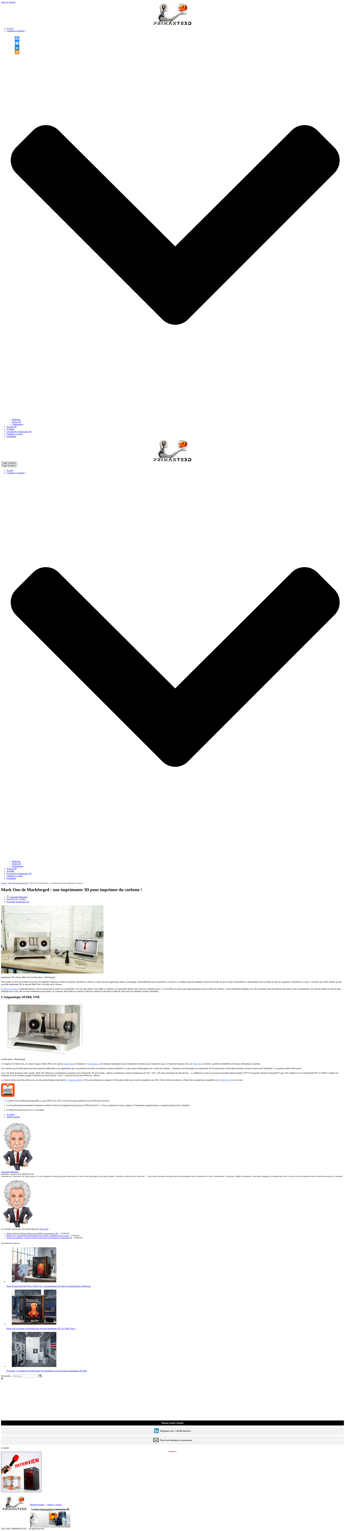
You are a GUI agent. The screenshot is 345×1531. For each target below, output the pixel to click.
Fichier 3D (16, 422)
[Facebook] (17, 39)
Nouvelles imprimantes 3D (18, 883)
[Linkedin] (17, 47)
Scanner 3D (11, 427)
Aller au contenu (8, 2)
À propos (10, 1114)
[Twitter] (17, 43)
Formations (11, 436)
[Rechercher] (40, 1375)
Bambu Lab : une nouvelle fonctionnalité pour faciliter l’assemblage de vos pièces (37, 1236)
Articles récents (13, 1117)
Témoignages (17, 424)
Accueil (9, 28)
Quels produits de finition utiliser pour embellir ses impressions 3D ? (32, 1233)
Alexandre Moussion (18, 897)
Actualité (10, 429)
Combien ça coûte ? (14, 434)
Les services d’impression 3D (19, 431)
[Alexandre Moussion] (18, 1169)
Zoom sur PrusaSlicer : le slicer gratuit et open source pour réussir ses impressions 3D (39, 1238)
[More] (17, 52)
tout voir (44, 1229)
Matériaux (16, 419)
